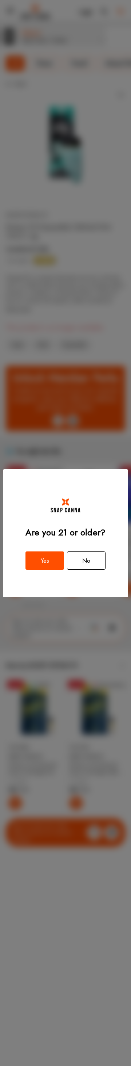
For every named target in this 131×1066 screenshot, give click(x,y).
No (86, 561)
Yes (45, 561)
